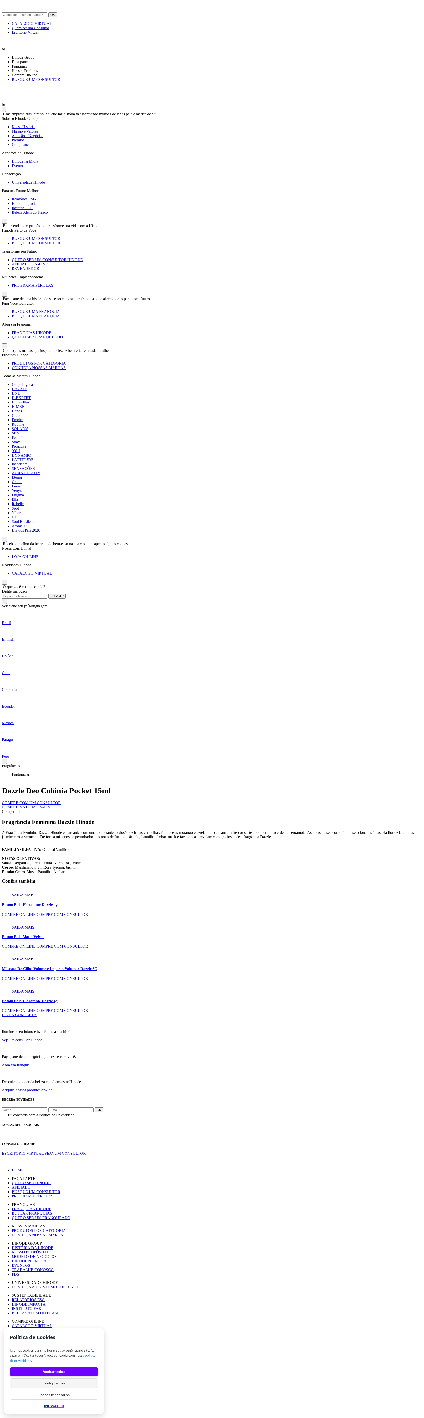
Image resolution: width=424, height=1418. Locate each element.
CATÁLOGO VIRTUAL (32, 23)
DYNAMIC (21, 455)
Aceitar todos (54, 1372)
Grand (17, 482)
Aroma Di (19, 526)
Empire (17, 420)
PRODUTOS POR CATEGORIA (39, 363)
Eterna (17, 477)
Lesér (16, 486)
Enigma (18, 495)
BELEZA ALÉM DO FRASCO (37, 1313)
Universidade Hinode (28, 182)
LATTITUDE (23, 460)
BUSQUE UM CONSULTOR (36, 79)
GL (14, 517)
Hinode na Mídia (25, 161)
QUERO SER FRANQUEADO (37, 337)
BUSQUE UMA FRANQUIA (36, 311)
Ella (15, 499)
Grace (16, 415)
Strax (16, 442)
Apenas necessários (54, 1395)
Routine (18, 424)
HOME (18, 1170)
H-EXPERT (21, 398)
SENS (17, 433)
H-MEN (18, 406)
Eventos (18, 166)
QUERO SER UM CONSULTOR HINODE (47, 260)
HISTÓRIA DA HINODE (32, 1248)
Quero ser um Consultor (30, 28)
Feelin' (17, 437)
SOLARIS (20, 429)
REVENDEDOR (25, 268)
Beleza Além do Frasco (30, 212)
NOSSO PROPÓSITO (30, 1252)
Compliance (21, 144)
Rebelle (18, 504)
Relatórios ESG (24, 199)
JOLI (16, 451)
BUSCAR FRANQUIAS (32, 1213)
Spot (15, 508)
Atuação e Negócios (27, 136)
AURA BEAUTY (26, 473)
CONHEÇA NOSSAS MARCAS (39, 368)
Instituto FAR (22, 208)
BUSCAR (57, 596)
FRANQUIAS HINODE (31, 333)
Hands (17, 411)
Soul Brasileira (23, 521)
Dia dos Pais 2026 (26, 530)
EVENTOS (21, 1265)
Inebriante (19, 464)
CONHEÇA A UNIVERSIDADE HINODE (47, 1287)
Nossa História (23, 127)
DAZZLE (19, 389)
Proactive (19, 446)
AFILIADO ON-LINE (30, 264)
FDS (15, 1274)
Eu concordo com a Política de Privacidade (41, 1115)
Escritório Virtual (25, 32)
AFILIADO (21, 1187)
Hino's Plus (20, 402)
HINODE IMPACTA (29, 1304)
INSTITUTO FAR (26, 1309)
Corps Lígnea (22, 384)
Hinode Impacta (24, 203)
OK (52, 15)
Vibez (16, 513)
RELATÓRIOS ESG (28, 1300)
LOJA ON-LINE (25, 557)
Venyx (17, 490)
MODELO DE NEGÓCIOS (34, 1256)
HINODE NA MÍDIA (29, 1261)
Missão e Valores (25, 131)
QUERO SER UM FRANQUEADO (41, 1218)
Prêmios (18, 140)
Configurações (54, 1383)
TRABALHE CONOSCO (33, 1270)
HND (16, 393)
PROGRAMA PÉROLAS (32, 285)
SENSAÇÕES (23, 468)
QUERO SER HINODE (31, 1183)
